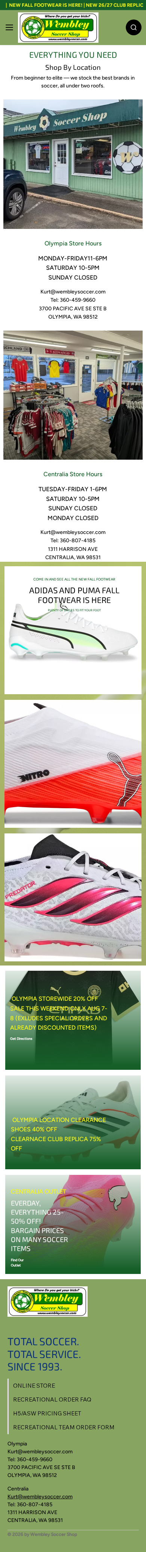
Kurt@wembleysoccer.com (73, 292)
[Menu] (9, 27)
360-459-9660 (34, 1459)
